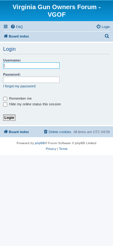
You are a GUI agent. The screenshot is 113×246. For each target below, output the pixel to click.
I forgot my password (19, 86)
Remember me (20, 98)
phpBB (40, 143)
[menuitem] (16, 27)
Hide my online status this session (34, 104)
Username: (12, 60)
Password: (12, 74)
